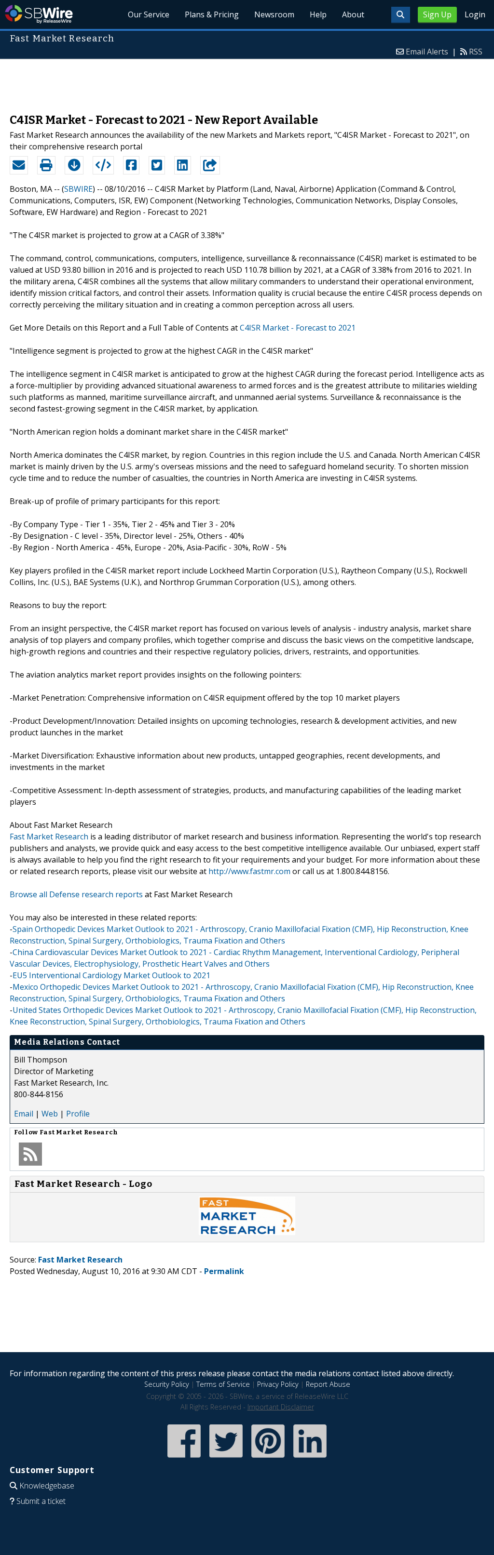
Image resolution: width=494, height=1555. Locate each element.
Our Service (148, 14)
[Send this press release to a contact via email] (18, 165)
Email (23, 1113)
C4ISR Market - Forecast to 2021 (298, 327)
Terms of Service (223, 1384)
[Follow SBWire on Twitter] (226, 1458)
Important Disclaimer (280, 1406)
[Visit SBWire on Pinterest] (268, 1458)
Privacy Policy (278, 1384)
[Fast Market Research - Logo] (247, 1232)
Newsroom (274, 14)
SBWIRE (78, 189)
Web (49, 1113)
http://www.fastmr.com (249, 871)
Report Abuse (328, 1384)
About (353, 14)
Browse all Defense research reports (76, 894)
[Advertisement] (247, 81)
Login (475, 14)
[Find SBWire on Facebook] (184, 1458)
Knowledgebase (46, 1485)
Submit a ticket (41, 1501)
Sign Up (437, 14)
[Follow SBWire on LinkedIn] (310, 1458)
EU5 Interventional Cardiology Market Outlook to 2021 (111, 975)
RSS (475, 51)
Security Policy (166, 1384)
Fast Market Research (49, 836)
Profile (78, 1113)
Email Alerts (427, 51)
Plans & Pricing (212, 14)
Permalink (224, 1271)
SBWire (39, 14)
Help (318, 14)
